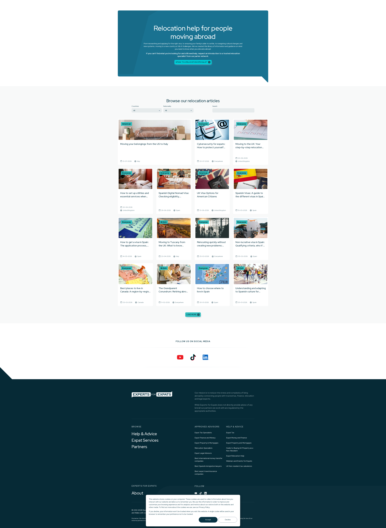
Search (214, 106)
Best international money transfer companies (208, 459)
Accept (208, 520)
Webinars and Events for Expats (239, 461)
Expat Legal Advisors (203, 453)
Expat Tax (230, 432)
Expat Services (145, 440)
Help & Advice (144, 433)
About (137, 493)
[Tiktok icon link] (200, 493)
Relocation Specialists (204, 448)
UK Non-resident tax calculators (239, 466)
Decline (228, 520)
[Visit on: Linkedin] (206, 357)
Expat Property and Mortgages (239, 443)
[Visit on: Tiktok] (193, 357)
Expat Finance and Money (205, 438)
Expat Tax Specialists (203, 432)
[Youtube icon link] (196, 493)
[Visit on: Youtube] (180, 357)
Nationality (167, 106)
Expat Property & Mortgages (206, 443)
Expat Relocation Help (235, 456)
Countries (135, 106)
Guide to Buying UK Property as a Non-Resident (239, 449)
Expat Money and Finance (236, 438)
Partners (139, 446)
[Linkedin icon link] (205, 493)
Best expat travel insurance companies (206, 472)
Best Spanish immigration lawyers (208, 466)
